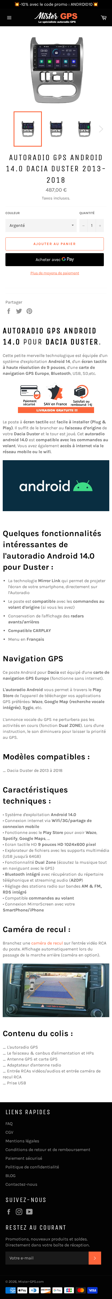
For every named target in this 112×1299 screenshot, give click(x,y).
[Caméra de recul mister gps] (56, 990)
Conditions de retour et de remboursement (47, 1149)
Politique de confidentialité (32, 1166)
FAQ (9, 1123)
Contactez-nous (21, 1184)
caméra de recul (47, 943)
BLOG (10, 1175)
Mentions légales (22, 1140)
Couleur (12, 213)
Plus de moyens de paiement (54, 273)
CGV (9, 1132)
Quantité (87, 213)
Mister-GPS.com (31, 1281)
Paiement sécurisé (23, 1158)
